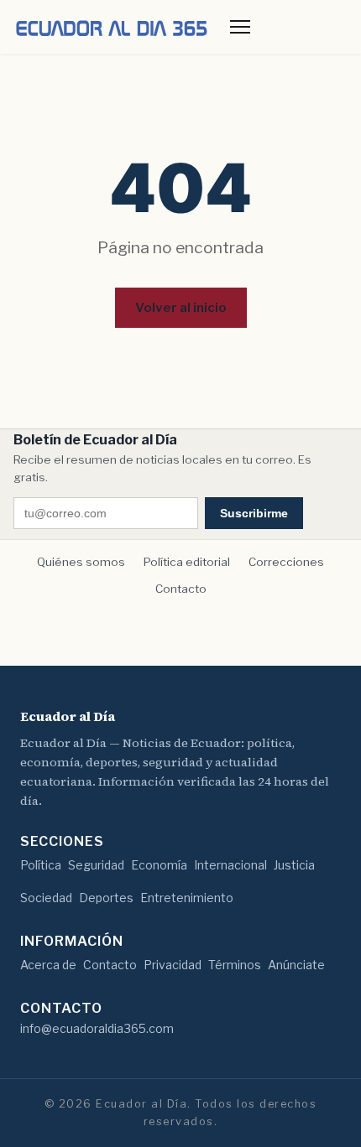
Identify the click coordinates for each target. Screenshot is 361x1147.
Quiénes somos (81, 561)
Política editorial (187, 561)
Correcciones (286, 561)
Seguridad (96, 865)
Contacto (181, 588)
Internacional (230, 865)
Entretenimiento (186, 897)
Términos (234, 965)
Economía (159, 865)
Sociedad (46, 897)
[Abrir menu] (240, 26)
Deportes (106, 897)
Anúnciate (296, 965)
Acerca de (48, 965)
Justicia (294, 865)
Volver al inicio (181, 307)
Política (40, 865)
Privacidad (172, 965)
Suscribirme (254, 513)
